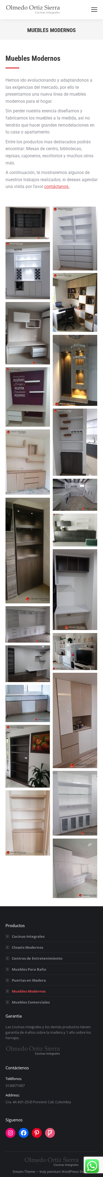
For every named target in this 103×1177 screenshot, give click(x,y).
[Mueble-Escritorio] (27, 663)
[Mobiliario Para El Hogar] (27, 462)
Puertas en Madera (29, 980)
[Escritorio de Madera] (27, 397)
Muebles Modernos (29, 991)
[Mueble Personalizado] (75, 651)
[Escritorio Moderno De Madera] (27, 333)
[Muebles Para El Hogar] (27, 703)
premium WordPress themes (69, 1172)
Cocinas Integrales (28, 936)
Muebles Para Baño (29, 969)
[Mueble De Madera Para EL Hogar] (75, 530)
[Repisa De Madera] (27, 756)
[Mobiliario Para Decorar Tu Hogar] (75, 442)
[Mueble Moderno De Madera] (75, 589)
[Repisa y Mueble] (27, 823)
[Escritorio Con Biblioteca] (75, 302)
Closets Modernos (27, 947)
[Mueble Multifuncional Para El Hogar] (27, 624)
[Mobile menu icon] (94, 9)
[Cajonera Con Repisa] (75, 238)
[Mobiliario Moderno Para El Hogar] (75, 370)
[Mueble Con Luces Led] (27, 550)
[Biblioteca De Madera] (27, 223)
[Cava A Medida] (27, 270)
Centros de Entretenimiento (37, 958)
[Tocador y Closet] (75, 868)
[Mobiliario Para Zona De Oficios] (75, 495)
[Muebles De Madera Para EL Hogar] (75, 720)
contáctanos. (56, 186)
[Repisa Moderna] (75, 803)
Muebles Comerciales (31, 1002)
